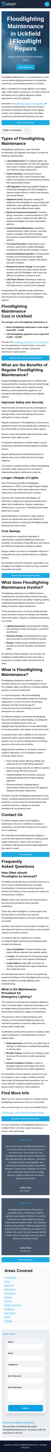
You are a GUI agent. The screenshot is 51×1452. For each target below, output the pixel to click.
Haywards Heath (28, 1113)
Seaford (7, 1301)
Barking (40, 1113)
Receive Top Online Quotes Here (25, 575)
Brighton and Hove (12, 1305)
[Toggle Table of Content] (25, 130)
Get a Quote (24, 67)
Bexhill (7, 1317)
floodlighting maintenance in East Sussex (30, 342)
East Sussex (9, 1313)
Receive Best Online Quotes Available (25, 358)
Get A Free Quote (25, 1260)
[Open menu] (47, 4)
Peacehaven (10, 1289)
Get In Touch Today (25, 123)
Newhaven (9, 1285)
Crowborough (7, 1113)
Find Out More (25, 855)
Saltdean (8, 1297)
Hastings (8, 1321)
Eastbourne (9, 1309)
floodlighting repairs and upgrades (28, 104)
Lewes (17, 1113)
